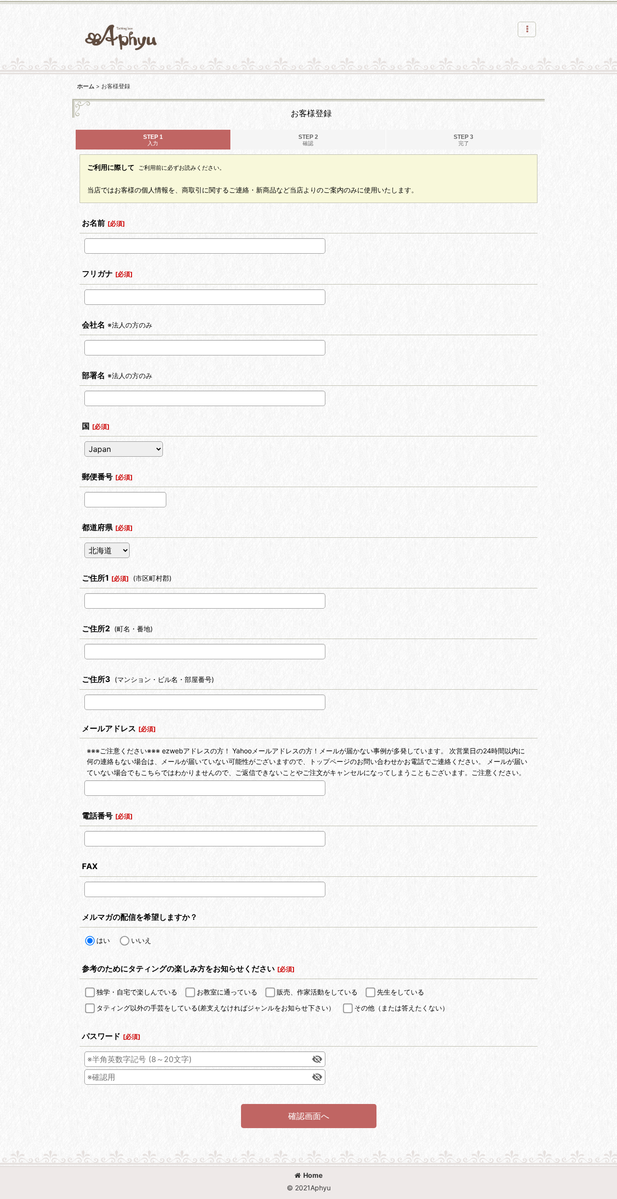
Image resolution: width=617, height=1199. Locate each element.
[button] (527, 29)
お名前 (93, 223)
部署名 (93, 375)
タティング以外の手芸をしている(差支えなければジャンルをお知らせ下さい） (215, 1008)
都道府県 (97, 527)
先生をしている (400, 992)
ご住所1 (95, 578)
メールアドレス (109, 728)
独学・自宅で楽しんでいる (136, 992)
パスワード (101, 1036)
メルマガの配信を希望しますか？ (140, 917)
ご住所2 (96, 628)
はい (103, 940)
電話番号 (97, 815)
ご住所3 (96, 679)
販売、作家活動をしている (317, 992)
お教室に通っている (227, 992)
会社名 (93, 324)
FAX (90, 866)
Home (312, 1175)
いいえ (141, 940)
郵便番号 (97, 476)
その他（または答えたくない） (401, 1008)
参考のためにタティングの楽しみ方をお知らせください (178, 968)
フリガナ (97, 273)
